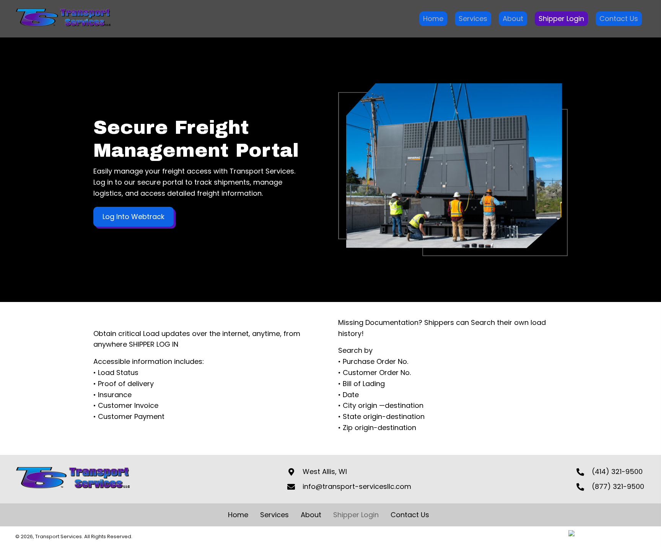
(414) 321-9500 (617, 471)
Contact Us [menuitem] (410, 514)
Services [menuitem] (274, 514)
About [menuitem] (311, 514)
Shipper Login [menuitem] (356, 514)
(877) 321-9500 (618, 486)
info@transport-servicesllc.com (357, 486)
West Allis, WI (325, 471)
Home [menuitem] (238, 514)
